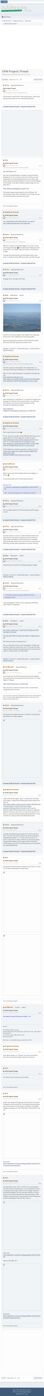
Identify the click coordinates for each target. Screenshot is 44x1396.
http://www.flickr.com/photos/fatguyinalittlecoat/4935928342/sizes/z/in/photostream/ (21, 1317)
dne (6, 160)
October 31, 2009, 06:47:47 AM (13, 672)
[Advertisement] (22, 47)
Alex (6, 295)
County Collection (35, 348)
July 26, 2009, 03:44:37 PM (12, 300)
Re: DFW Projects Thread (10, 163)
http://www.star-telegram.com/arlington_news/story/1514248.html (19, 410)
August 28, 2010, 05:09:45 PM (10, 1183)
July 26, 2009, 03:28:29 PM (12, 275)
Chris (7, 85)
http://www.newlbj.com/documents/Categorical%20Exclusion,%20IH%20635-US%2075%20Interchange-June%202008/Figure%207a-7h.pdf (22, 806)
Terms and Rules (21, 1390)
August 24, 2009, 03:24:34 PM (12, 469)
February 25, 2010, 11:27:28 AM (11, 710)
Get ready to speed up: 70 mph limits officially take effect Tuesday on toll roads (21, 631)
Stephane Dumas (12, 212)
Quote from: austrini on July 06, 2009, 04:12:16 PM (20, 595)
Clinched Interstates (22, 348)
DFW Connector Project (29, 565)
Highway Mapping (8, 350)
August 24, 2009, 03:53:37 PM (12, 531)
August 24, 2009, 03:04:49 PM (12, 428)
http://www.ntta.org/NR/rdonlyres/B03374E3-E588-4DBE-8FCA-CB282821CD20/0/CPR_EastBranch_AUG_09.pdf (21, 380)
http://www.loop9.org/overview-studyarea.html (18, 440)
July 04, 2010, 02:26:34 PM (9, 830)
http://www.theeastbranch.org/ (13, 377)
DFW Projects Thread (9, 88)
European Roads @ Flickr (28, 106)
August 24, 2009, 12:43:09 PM (12, 395)
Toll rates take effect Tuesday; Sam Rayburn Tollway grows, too (21, 637)
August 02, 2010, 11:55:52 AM (10, 1012)
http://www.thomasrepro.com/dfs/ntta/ (15, 684)
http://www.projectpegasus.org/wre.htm (16, 188)
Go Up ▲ (29, 1390)
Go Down (5, 79)
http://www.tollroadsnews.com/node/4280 (16, 223)
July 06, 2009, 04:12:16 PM (12, 90)
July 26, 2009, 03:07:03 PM (12, 217)
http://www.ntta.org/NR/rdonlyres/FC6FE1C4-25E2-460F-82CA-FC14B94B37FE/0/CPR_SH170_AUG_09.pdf (21, 444)
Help (14, 1390)
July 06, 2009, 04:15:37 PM (12, 165)
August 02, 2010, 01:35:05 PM (10, 1051)
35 (21, 79)
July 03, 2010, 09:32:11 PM (9, 794)
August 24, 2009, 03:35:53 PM (12, 506)
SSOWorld (9, 1007)
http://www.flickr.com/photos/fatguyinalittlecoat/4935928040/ (21, 1256)
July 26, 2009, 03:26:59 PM (12, 240)
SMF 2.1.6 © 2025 (17, 1391)
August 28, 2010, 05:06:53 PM (10, 1098)
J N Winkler (9, 667)
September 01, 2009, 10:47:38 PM (13, 561)
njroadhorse (10, 464)
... (19, 79)
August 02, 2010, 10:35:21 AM (10, 862)
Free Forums (25, 1393)
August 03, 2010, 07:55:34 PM (10, 1073)
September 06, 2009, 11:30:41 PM (13, 626)
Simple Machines (27, 1391)
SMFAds (18, 1393)
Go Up (3, 1378)
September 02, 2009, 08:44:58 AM (13, 588)
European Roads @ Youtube (11, 106)
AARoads (5, 348)
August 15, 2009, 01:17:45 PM (12, 361)
